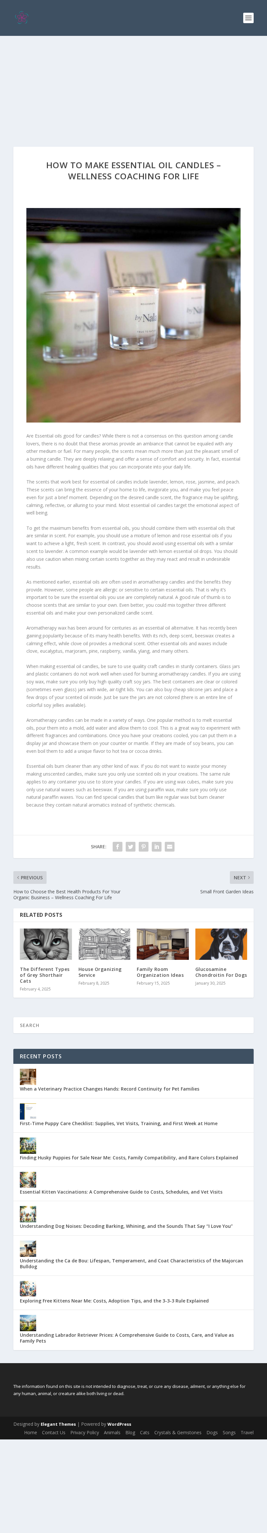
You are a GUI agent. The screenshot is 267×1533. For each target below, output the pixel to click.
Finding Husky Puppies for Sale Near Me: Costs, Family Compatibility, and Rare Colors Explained (129, 1157)
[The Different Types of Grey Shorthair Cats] (46, 944)
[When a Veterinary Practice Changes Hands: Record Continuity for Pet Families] (28, 1077)
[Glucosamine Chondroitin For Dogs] (221, 944)
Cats (144, 1432)
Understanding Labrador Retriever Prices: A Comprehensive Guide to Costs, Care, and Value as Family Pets (127, 1338)
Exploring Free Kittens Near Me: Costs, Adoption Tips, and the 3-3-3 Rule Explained (114, 1301)
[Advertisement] (133, 84)
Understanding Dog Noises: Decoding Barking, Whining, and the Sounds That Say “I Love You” (126, 1226)
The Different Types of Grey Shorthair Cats (45, 975)
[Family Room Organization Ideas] (163, 944)
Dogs (212, 1432)
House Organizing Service (100, 972)
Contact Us (53, 1432)
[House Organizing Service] (104, 944)
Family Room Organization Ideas (160, 972)
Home (30, 1432)
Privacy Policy (84, 1432)
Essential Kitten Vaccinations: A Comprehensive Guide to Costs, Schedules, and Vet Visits (121, 1192)
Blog (130, 1432)
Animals (112, 1432)
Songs (229, 1432)
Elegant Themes (58, 1424)
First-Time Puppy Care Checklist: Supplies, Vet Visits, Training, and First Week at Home (119, 1123)
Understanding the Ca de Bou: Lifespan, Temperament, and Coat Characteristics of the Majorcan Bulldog (131, 1264)
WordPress (119, 1424)
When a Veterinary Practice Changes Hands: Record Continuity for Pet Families (109, 1089)
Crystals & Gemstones (178, 1432)
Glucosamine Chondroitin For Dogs (221, 972)
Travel (247, 1432)
